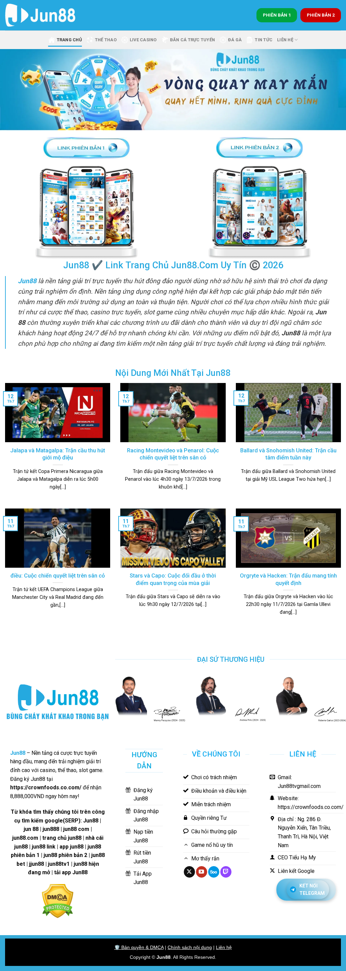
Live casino (143, 39)
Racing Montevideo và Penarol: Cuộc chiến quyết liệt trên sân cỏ (173, 454)
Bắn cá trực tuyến (192, 39)
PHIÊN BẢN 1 (277, 15)
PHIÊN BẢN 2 (321, 15)
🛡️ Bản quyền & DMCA (139, 947)
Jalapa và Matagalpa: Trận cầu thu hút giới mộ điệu (57, 454)
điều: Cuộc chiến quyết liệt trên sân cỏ (57, 575)
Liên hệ (224, 947)
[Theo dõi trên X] (189, 872)
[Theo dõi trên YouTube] (201, 872)
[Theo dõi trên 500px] (213, 872)
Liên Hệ (285, 39)
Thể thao (106, 39)
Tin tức (263, 39)
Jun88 (163, 957)
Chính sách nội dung (190, 947)
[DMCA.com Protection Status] (57, 900)
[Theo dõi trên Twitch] (225, 872)
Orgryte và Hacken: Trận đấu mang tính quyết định (288, 579)
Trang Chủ (69, 39)
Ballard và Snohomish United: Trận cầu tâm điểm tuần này (288, 454)
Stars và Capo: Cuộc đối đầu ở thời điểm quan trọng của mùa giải (173, 579)
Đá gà (235, 39)
